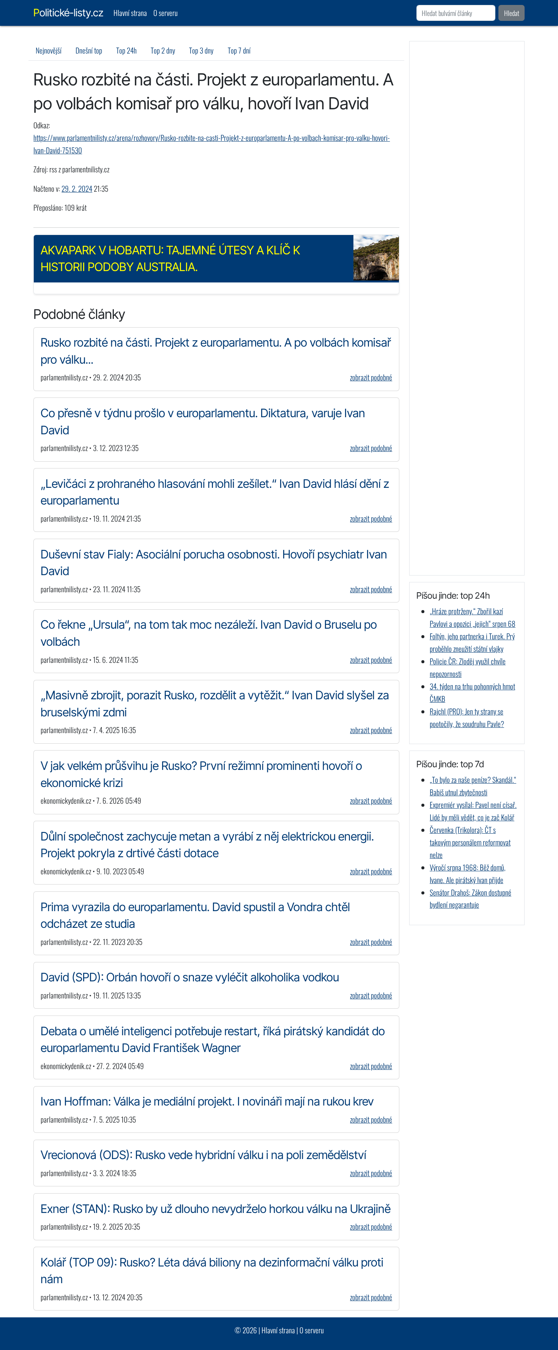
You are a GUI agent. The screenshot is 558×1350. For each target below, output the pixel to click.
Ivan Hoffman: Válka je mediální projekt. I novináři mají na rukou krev (207, 1101)
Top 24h (126, 50)
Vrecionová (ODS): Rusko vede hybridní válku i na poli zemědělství (203, 1155)
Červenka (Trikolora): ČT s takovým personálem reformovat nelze (470, 842)
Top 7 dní (239, 50)
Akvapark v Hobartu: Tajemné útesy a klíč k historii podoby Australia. (170, 258)
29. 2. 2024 (76, 188)
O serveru (165, 12)
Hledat (511, 13)
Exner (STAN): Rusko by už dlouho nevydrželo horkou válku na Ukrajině (216, 1209)
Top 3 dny (201, 50)
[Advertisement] (466, 308)
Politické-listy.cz (68, 12)
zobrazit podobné (371, 377)
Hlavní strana (130, 12)
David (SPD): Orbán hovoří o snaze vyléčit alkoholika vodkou (190, 977)
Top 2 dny (163, 50)
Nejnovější (48, 50)
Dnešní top (89, 50)
